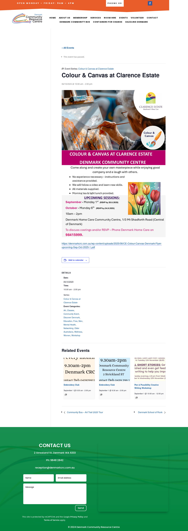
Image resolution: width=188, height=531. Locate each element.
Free (75, 321)
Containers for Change (107, 22)
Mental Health (70, 324)
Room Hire (110, 18)
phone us (115, 3)
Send (81, 508)
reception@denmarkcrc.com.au (55, 467)
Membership (80, 18)
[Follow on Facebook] (150, 3)
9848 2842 (56, 460)
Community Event (71, 313)
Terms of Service (51, 520)
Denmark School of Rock (150, 412)
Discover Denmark (72, 317)
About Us (64, 18)
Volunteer (137, 18)
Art (65, 310)
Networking (68, 328)
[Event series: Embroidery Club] (66, 394)
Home (52, 18)
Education (68, 321)
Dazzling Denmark (136, 22)
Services (95, 18)
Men (80, 321)
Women (67, 335)
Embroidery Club (71, 384)
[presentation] (79, 369)
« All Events (68, 47)
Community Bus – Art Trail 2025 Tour (84, 412)
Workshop (75, 335)
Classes (70, 310)
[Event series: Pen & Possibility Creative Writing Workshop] (136, 398)
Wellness (78, 331)
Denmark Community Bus (75, 22)
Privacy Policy (76, 516)
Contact (152, 18)
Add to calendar (75, 260)
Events (123, 18)
